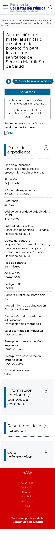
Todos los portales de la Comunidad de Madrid (27, 520)
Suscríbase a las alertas (35, 81)
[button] (5, 6)
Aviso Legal (27, 483)
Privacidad (27, 487)
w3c (27, 505)
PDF (11, 133)
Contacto (27, 492)
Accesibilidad (27, 496)
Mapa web (27, 501)
